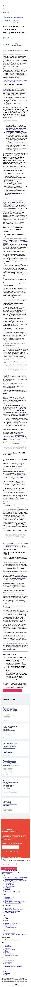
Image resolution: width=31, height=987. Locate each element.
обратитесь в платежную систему (17, 396)
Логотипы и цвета (10, 953)
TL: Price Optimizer (10, 886)
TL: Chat (7, 890)
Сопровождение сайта (11, 912)
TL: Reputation (8, 883)
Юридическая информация (12, 955)
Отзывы (7, 952)
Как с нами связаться (10, 927)
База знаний (8, 926)
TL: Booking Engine (16, 877)
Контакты (7, 945)
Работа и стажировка (10, 949)
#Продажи (9, 38)
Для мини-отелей (9, 897)
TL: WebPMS (14, 879)
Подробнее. (24, 981)
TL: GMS (7, 889)
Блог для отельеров (10, 960)
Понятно (15, 984)
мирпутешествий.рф (17, 202)
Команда (7, 951)
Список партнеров (10, 933)
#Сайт (6, 971)
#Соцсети (7, 973)
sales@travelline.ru (6, 873)
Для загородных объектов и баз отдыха (15, 901)
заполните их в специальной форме (13, 435)
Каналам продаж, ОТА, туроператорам (15, 934)
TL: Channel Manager (16, 880)
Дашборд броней (9, 924)
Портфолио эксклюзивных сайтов (14, 909)
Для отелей (8, 898)
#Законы (5, 38)
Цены (6, 918)
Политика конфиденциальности (13, 966)
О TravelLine (8, 946)
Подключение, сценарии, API (13, 939)
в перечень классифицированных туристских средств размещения (16, 129)
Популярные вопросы (11, 923)
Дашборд (7, 963)
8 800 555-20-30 (7, 17)
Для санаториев (9, 900)
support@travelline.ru (13, 325)
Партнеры (7, 948)
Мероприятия (8, 962)
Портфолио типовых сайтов (12, 911)
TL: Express (8, 887)
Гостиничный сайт (10, 908)
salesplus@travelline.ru (11, 545)
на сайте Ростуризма (21, 143)
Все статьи (15, 22)
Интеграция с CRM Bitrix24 (12, 891)
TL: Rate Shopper (9, 884)
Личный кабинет (18, 17)
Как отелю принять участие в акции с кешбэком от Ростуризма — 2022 (15, 80)
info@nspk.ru (20, 410)
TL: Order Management (11, 881)
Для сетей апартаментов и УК (13, 903)
